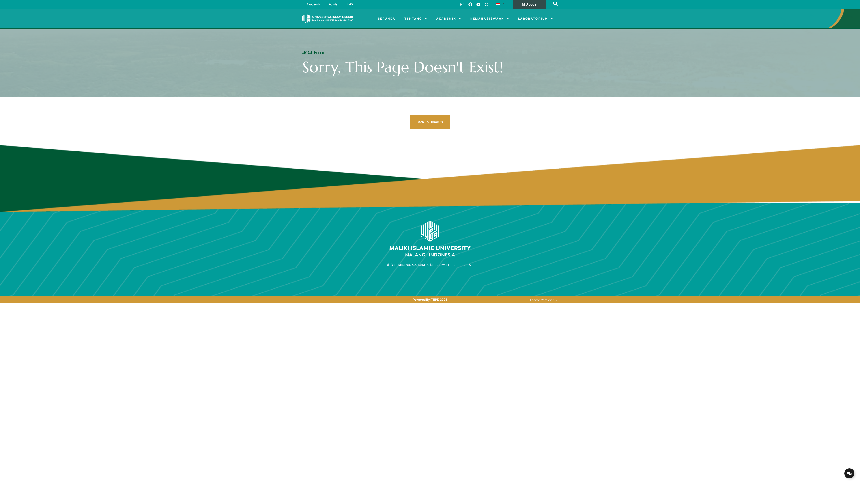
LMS (350, 4)
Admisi (333, 4)
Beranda (387, 19)
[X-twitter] (486, 4)
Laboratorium (533, 19)
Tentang (413, 19)
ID (502, 4)
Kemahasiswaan (487, 19)
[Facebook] (470, 4)
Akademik (313, 4)
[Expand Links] (849, 473)
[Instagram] (462, 4)
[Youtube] (478, 4)
